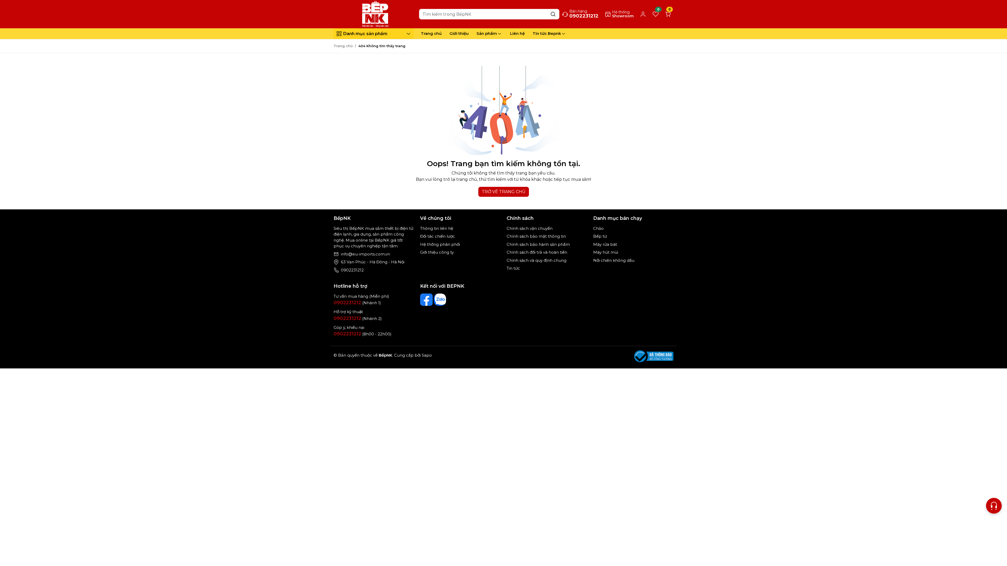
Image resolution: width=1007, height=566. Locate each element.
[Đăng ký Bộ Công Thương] (653, 356)
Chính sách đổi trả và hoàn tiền (537, 252)
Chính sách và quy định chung (536, 260)
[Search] (553, 14)
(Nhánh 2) (358, 318)
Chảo (598, 228)
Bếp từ (600, 236)
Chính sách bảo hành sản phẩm (538, 244)
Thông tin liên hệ (436, 228)
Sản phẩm (486, 33)
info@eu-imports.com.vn (365, 254)
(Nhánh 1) (357, 302)
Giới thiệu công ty (437, 252)
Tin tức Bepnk (547, 33)
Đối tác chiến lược (437, 236)
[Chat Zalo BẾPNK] (440, 299)
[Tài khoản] (643, 14)
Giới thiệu (459, 33)
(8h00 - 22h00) (363, 333)
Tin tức (513, 268)
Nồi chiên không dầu (613, 260)
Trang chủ (431, 33)
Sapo (426, 355)
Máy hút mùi (605, 252)
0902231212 (352, 270)
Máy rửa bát (605, 244)
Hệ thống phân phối (440, 244)
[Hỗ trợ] (994, 506)
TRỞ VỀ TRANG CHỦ (504, 191)
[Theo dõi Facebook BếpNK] (426, 299)
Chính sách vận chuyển (530, 228)
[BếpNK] (375, 13)
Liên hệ (517, 33)
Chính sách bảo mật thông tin (536, 236)
